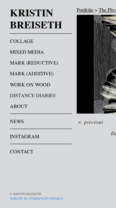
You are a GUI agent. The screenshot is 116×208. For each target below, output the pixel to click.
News (17, 121)
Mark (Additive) (32, 73)
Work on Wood (30, 84)
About (19, 106)
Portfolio (85, 9)
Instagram (24, 136)
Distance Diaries (33, 95)
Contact (21, 151)
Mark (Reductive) (34, 62)
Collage (21, 41)
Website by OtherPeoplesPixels (36, 198)
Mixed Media (27, 51)
